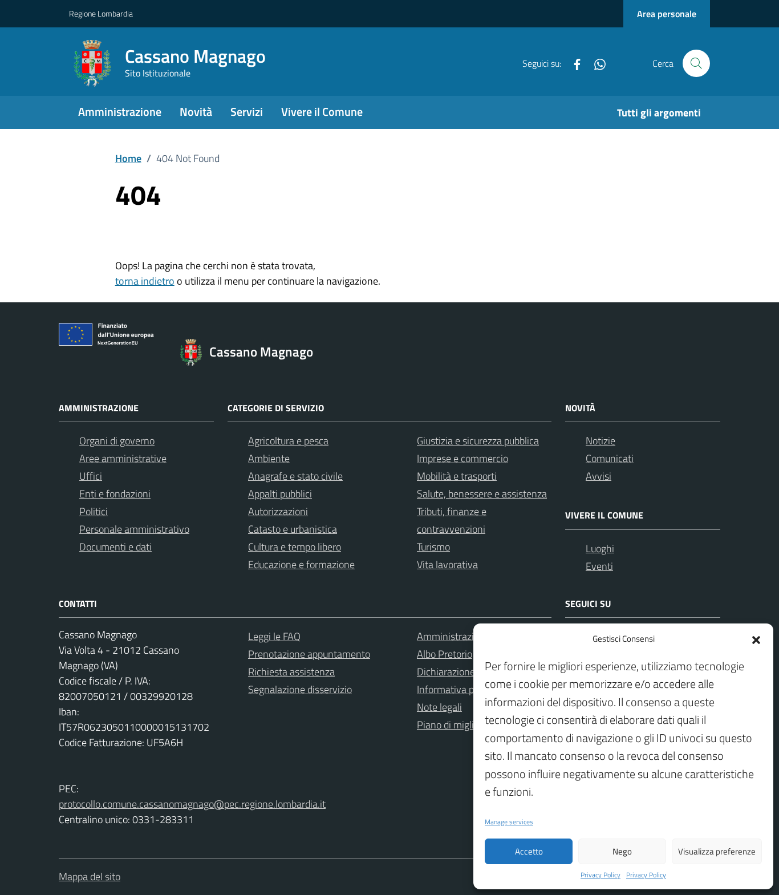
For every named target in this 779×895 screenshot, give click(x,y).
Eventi (599, 566)
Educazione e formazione (301, 564)
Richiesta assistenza (291, 671)
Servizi (246, 111)
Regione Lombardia (101, 13)
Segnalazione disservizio (300, 689)
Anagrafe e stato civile (295, 476)
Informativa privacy (458, 689)
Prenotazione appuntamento (309, 654)
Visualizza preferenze (717, 851)
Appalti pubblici (280, 493)
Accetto (529, 851)
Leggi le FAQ (274, 636)
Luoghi (600, 548)
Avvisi (598, 476)
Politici (93, 511)
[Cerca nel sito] (696, 63)
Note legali (439, 707)
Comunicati (610, 458)
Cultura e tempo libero (294, 546)
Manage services (509, 822)
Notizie (600, 440)
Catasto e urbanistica (292, 529)
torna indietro (145, 281)
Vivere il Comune (322, 111)
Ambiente (269, 458)
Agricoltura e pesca (288, 440)
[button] (756, 639)
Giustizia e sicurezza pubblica (478, 440)
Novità (196, 111)
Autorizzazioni (278, 511)
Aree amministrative (123, 458)
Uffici (90, 476)
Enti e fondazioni (115, 493)
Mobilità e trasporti (457, 476)
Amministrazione (119, 111)
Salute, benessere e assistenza (482, 493)
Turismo (433, 546)
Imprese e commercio (462, 458)
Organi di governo (117, 440)
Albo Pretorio (444, 654)
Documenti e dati (115, 546)
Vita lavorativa (447, 564)
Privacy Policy (600, 875)
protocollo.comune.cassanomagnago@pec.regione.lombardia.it (192, 804)
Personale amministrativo (134, 529)
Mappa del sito (89, 876)
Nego (622, 851)
